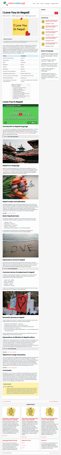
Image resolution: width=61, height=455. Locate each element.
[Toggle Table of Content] (28, 85)
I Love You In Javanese (11, 352)
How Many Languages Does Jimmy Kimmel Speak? (52, 38)
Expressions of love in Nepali (19, 92)
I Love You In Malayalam (12, 367)
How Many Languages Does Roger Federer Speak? (52, 26)
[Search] (56, 13)
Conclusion (16, 98)
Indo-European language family (22, 133)
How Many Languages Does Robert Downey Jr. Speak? (52, 21)
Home (34, 3)
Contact (23, 445)
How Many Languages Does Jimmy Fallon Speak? (52, 43)
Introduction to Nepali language (20, 87)
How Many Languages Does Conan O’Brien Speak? (52, 32)
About (23, 443)
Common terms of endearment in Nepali (21, 93)
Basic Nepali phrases (18, 91)
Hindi (4, 171)
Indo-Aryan (6, 133)
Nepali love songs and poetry (19, 97)
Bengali (8, 171)
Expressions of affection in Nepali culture (21, 95)
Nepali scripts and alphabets (19, 90)
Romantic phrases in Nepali (19, 94)
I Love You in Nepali (16, 86)
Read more (4, 435)
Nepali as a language (18, 88)
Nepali (4, 129)
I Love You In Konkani (11, 213)
